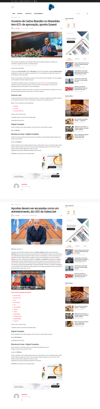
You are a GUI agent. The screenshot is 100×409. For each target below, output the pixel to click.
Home (12, 1)
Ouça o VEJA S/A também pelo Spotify (21, 292)
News (16, 17)
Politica (19, 17)
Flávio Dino (44, 83)
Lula (40, 98)
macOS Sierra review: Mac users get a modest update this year (80, 80)
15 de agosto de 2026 (71, 114)
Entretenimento (27, 1)
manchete (17, 28)
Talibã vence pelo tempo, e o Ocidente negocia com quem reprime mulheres (81, 128)
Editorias (16, 1)
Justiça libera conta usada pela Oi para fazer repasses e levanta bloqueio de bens (81, 72)
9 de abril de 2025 (25, 28)
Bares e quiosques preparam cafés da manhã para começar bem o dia (81, 136)
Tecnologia (21, 1)
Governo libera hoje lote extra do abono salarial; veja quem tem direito (81, 64)
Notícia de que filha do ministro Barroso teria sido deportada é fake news (80, 88)
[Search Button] (87, 13)
